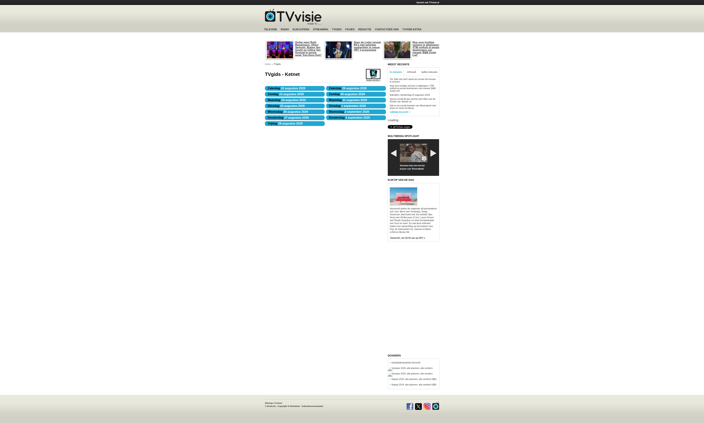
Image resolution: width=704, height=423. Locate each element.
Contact (278, 403)
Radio (285, 29)
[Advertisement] (387, 17)
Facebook (409, 406)
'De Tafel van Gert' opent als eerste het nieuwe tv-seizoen (413, 80)
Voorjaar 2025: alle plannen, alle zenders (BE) (410, 374)
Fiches (350, 29)
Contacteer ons (387, 29)
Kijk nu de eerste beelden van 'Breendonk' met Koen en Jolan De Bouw (413, 106)
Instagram (427, 406)
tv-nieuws (396, 71)
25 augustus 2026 (286, 105)
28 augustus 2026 (285, 123)
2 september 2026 (349, 111)
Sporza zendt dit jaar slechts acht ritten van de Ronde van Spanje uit (412, 100)
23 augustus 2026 (286, 94)
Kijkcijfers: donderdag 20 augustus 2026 (410, 95)
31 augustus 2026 (348, 100)
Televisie (270, 29)
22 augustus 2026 (286, 88)
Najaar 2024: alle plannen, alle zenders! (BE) (414, 384)
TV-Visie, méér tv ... (293, 17)
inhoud (411, 71)
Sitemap (269, 403)
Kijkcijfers (301, 29)
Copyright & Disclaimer (289, 406)
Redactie (364, 29)
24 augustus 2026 (287, 100)
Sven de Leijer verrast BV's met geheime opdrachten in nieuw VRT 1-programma (367, 46)
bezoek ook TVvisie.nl (428, 2)
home (268, 64)
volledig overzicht (399, 112)
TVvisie (435, 406)
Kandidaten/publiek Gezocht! (406, 362)
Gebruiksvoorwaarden (312, 406)
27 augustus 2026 (288, 117)
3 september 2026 (349, 117)
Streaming (320, 29)
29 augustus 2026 (348, 88)
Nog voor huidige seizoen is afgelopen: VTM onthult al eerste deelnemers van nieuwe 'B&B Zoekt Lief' (425, 48)
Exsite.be (271, 406)
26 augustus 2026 (288, 111)
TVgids (337, 29)
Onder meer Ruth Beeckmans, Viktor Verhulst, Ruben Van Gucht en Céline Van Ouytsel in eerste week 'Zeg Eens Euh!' (308, 48)
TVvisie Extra (411, 29)
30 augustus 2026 (347, 94)
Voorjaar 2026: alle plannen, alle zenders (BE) (410, 369)
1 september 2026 (347, 105)
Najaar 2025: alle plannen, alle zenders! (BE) (414, 379)
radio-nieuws (429, 71)
